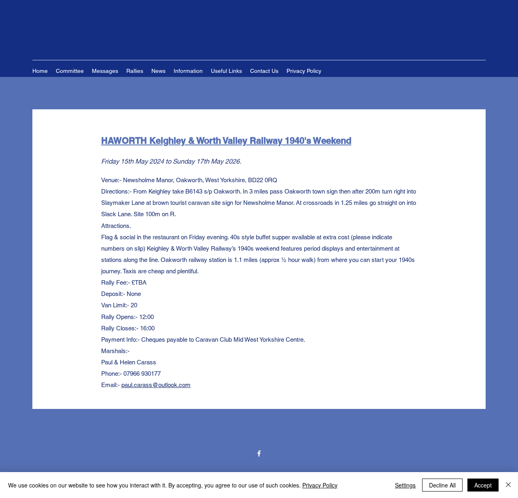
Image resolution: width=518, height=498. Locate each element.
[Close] (508, 485)
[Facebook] (259, 453)
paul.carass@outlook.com (156, 384)
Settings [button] (405, 485)
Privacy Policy (320, 485)
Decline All (442, 485)
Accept (483, 485)
